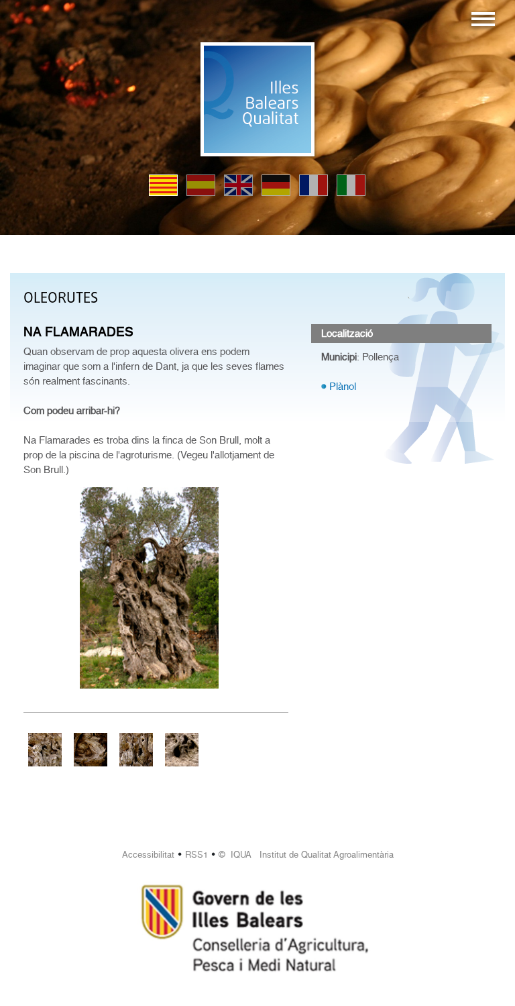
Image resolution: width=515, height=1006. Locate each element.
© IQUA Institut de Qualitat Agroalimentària (306, 855)
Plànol (342, 387)
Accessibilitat (148, 855)
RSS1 (196, 855)
